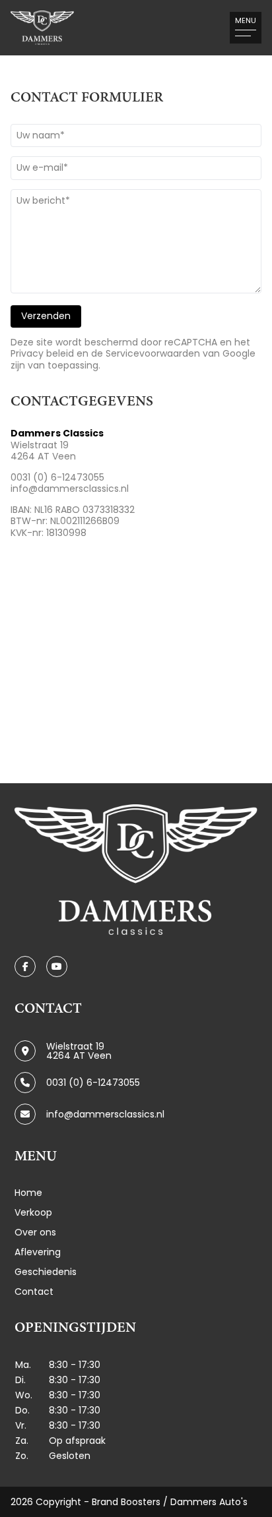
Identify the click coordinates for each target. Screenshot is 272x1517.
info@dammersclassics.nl (70, 488)
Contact (34, 1291)
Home (28, 1192)
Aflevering (38, 1252)
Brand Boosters (126, 1501)
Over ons (35, 1232)
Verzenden (46, 315)
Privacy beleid (42, 353)
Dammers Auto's (209, 1501)
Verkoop (33, 1212)
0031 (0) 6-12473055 (57, 477)
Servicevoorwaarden (153, 353)
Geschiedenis (46, 1271)
